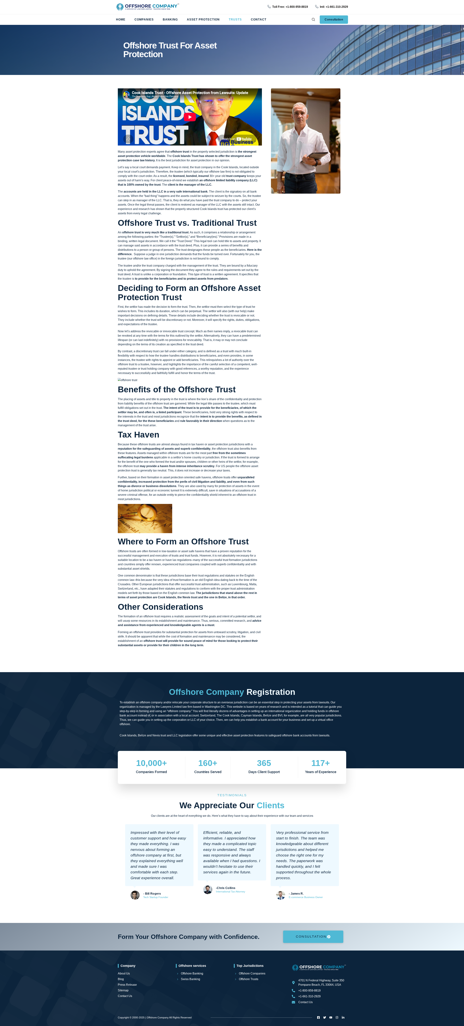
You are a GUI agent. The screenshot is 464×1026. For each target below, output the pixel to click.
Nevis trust (190, 597)
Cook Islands (182, 156)
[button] (313, 19)
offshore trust (126, 364)
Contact (258, 19)
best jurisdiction (176, 160)
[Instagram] (336, 1017)
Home (120, 19)
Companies (144, 19)
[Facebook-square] (318, 1017)
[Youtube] (330, 1017)
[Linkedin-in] (343, 1017)
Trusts (235, 19)
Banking (170, 19)
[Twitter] (324, 1017)
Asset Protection (203, 19)
